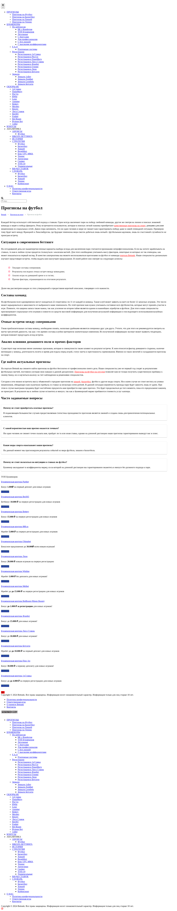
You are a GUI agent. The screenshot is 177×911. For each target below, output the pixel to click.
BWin (14, 96)
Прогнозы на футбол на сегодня (90, 372)
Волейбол (22, 151)
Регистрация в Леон (27, 69)
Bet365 (15, 114)
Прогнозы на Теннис (22, 22)
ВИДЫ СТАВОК (20, 168)
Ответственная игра (21, 191)
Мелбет (15, 106)
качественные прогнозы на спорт (129, 225)
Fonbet (15, 116)
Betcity (15, 109)
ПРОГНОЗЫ (13, 12)
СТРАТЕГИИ (18, 141)
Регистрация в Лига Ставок (31, 62)
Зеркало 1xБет (24, 76)
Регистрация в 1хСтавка (29, 54)
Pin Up (15, 94)
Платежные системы (27, 49)
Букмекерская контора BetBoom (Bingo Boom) (22, 601)
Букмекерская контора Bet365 (15, 497)
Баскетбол (22, 146)
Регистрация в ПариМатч (30, 59)
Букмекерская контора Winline (15, 571)
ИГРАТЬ (5, 492)
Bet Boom (16, 119)
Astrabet (15, 101)
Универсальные (25, 166)
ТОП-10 (21, 163)
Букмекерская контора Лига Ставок (18, 631)
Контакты (16, 193)
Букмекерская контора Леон (14, 556)
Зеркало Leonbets (26, 81)
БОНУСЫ (11, 126)
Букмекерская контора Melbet (15, 586)
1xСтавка (16, 89)
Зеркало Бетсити (25, 84)
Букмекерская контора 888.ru (14, 526)
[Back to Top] (2, 908)
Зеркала (15, 74)
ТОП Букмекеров (26, 32)
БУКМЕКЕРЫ (13, 24)
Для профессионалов (27, 39)
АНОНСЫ (17, 131)
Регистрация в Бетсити (28, 71)
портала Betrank (127, 255)
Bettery (15, 104)
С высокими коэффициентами (32, 44)
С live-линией (24, 42)
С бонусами (23, 37)
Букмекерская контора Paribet (15, 482)
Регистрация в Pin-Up (28, 57)
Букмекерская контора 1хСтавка (16, 676)
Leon (14, 99)
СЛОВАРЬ (17, 171)
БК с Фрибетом (25, 29)
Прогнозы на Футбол (22, 14)
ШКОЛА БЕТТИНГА (22, 136)
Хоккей (21, 149)
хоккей (77, 381)
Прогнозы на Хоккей (22, 19)
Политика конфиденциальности (27, 188)
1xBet (14, 124)
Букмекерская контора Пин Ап (15, 661)
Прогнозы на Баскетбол (23, 17)
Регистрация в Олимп (28, 66)
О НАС (10, 186)
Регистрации (18, 52)
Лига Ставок (18, 111)
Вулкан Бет (17, 121)
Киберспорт (23, 183)
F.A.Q (15, 47)
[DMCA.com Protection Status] (9, 712)
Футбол (21, 134)
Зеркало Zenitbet (25, 79)
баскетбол (86, 381)
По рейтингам (19, 27)
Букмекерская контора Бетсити (15, 646)
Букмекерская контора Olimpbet (16, 541)
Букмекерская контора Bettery (15, 511)
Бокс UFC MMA (25, 154)
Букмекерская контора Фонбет (15, 616)
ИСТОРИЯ (17, 139)
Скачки (21, 161)
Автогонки (23, 159)
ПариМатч (17, 91)
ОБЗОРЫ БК (13, 86)
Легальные (23, 34)
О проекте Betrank (15, 704)
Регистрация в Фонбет (28, 64)
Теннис (21, 156)
